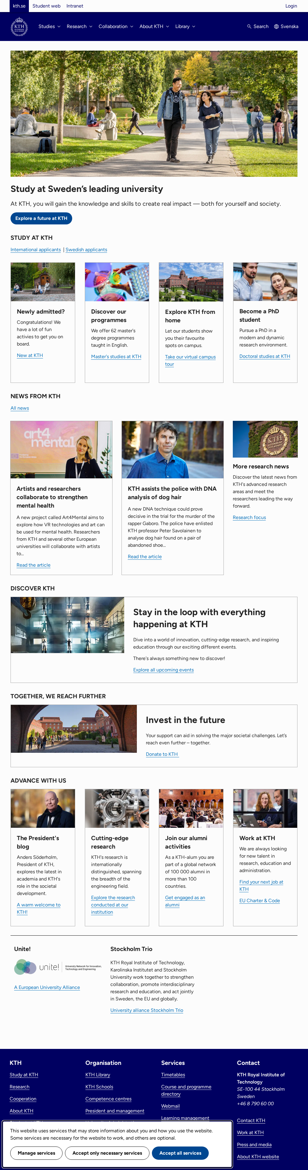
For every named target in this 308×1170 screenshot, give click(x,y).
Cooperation (23, 1099)
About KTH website (258, 1156)
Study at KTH (24, 1075)
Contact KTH (251, 1120)
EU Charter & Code (259, 900)
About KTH (21, 1111)
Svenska (289, 26)
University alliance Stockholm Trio (146, 1010)
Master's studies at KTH (116, 356)
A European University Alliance (47, 987)
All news (20, 408)
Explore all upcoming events (163, 670)
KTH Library (97, 1075)
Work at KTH (250, 1132)
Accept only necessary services (107, 1153)
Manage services (36, 1153)
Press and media (254, 1144)
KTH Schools (99, 1087)
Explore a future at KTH (41, 218)
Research (19, 1087)
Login (291, 6)
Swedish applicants (86, 249)
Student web (46, 6)
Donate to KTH (162, 754)
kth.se (19, 6)
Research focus (249, 517)
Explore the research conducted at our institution (113, 905)
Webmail (170, 1106)
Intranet (74, 6)
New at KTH (30, 355)
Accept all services (180, 1153)
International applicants (36, 249)
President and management (114, 1111)
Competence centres (108, 1099)
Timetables (173, 1075)
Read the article (34, 565)
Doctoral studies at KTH (264, 356)
